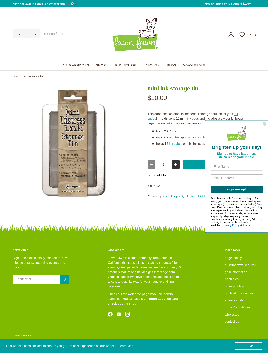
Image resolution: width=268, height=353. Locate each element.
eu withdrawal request (240, 265)
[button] (253, 34)
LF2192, (204, 196)
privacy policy (234, 286)
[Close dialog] (264, 124)
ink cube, (191, 196)
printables (232, 279)
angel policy (233, 258)
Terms (246, 225)
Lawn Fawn (27, 335)
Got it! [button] (248, 346)
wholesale (232, 314)
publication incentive (239, 293)
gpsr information (236, 272)
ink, (165, 196)
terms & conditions (238, 307)
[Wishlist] (242, 34)
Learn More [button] (126, 346)
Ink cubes (173, 123)
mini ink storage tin (33, 76)
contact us (232, 321)
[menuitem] (75, 65)
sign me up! (236, 189)
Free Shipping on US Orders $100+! (228, 3)
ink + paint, (176, 196)
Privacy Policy (231, 225)
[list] (74, 143)
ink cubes (201, 137)
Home (16, 76)
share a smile (234, 300)
